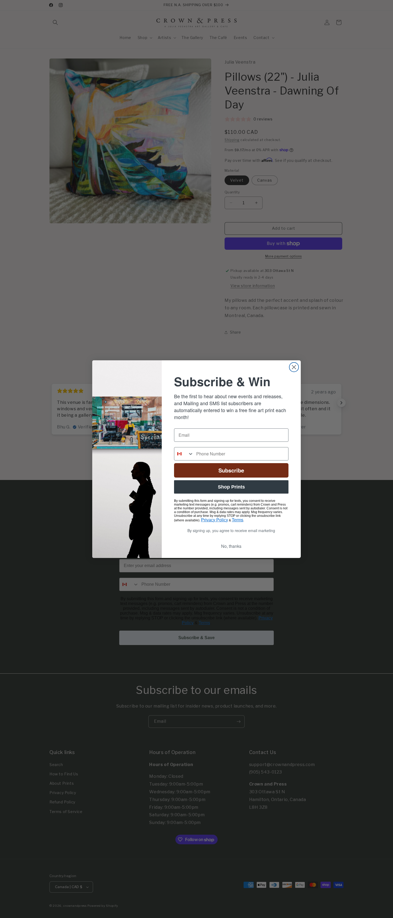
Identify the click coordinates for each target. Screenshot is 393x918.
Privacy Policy (214, 520)
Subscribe (231, 470)
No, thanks (231, 546)
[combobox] (184, 453)
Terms (237, 520)
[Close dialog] (294, 367)
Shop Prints (231, 487)
